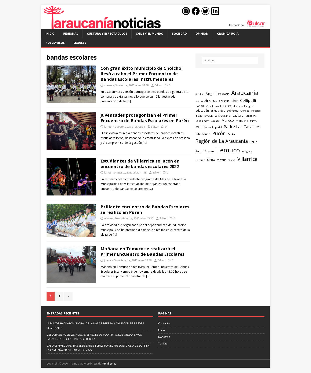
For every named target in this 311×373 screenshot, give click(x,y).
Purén (231, 134)
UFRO (211, 160)
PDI (258, 127)
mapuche (242, 121)
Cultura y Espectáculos (107, 33)
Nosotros (164, 337)
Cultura (227, 106)
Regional (70, 33)
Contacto (164, 323)
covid (218, 106)
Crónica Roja (228, 33)
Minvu (253, 120)
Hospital (256, 110)
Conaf (209, 106)
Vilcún (231, 159)
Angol (211, 93)
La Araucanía (223, 116)
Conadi (199, 106)
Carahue (224, 101)
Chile (234, 100)
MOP (198, 127)
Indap (198, 116)
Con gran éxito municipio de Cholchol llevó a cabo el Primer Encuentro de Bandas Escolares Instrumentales (141, 73)
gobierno (232, 110)
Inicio (50, 33)
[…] (129, 101)
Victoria (222, 160)
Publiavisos (55, 43)
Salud (253, 142)
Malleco (228, 120)
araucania (223, 94)
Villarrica (247, 159)
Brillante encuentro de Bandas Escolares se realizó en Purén (144, 209)
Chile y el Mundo (149, 33)
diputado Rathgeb (243, 106)
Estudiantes (218, 110)
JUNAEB (208, 115)
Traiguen (247, 151)
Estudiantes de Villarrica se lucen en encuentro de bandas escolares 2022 (140, 163)
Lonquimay (202, 120)
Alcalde (199, 94)
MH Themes (109, 363)
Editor (158, 85)
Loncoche (251, 115)
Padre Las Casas (239, 126)
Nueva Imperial (213, 127)
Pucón (219, 133)
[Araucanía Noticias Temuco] (155, 27)
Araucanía (244, 93)
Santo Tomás (204, 151)
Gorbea (244, 110)
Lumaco (215, 120)
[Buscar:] (230, 60)
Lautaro (238, 115)
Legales (79, 43)
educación (202, 110)
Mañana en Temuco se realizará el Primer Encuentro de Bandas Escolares (142, 251)
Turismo (200, 159)
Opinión (201, 33)
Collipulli (248, 100)
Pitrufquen (202, 134)
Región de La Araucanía (221, 141)
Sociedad (179, 33)
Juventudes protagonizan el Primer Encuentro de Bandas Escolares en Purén (144, 117)
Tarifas (162, 343)
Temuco (228, 150)
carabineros (206, 100)
